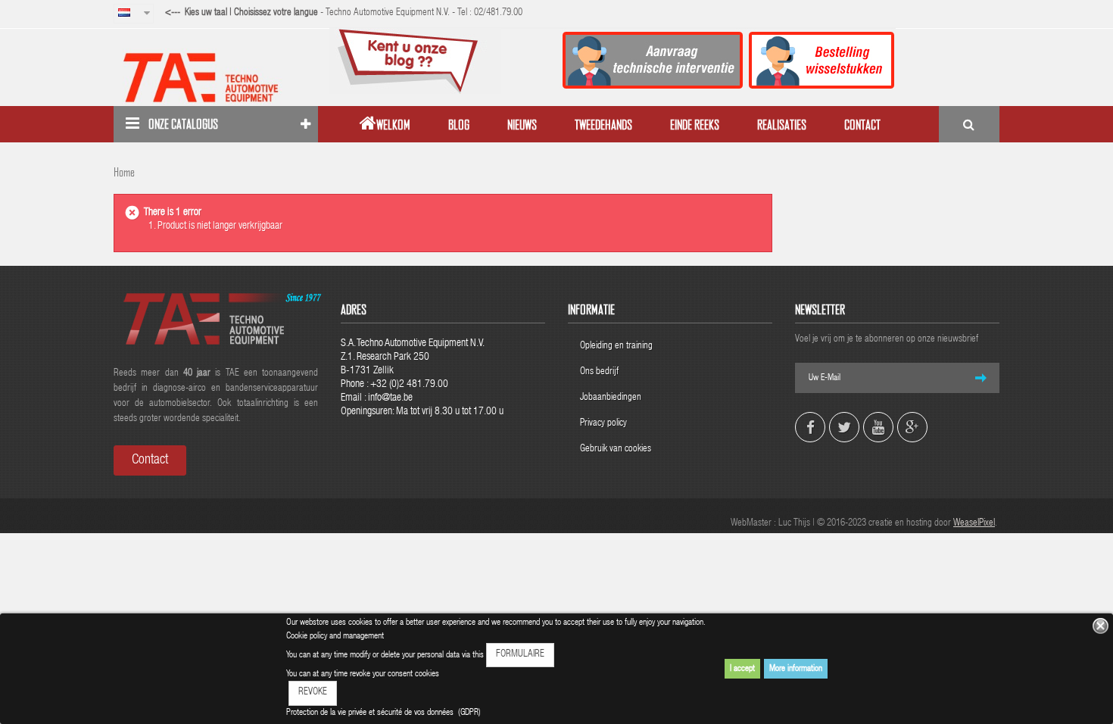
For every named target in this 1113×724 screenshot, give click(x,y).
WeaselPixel (974, 524)
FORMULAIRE (520, 655)
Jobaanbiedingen (610, 398)
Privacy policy (604, 424)
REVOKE (312, 692)
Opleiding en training (616, 346)
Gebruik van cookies (615, 449)
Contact (150, 460)
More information (795, 668)
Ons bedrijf (599, 372)
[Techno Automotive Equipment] (216, 77)
